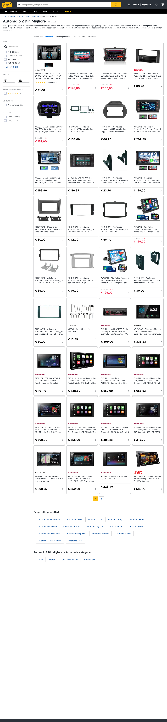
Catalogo (13, 16)
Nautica (56, 11)
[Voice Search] (19, 5)
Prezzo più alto (79, 37)
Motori (25, 11)
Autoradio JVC (116, 526)
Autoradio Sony (115, 519)
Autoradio (35, 16)
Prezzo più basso (63, 37)
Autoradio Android (100, 533)
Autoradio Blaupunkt (76, 533)
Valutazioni (92, 37)
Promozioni (89, 559)
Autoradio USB (95, 519)
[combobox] (64, 4)
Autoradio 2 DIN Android (50, 540)
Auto (35, 11)
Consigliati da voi (70, 559)
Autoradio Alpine (123, 533)
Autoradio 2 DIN (74, 519)
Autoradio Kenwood (48, 526)
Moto (45, 11)
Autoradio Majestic (94, 526)
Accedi (136, 4)
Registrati (146, 4)
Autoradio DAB (136, 526)
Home (5, 16)
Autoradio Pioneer (137, 519)
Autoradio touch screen (49, 519)
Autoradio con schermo (49, 533)
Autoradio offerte (71, 526)
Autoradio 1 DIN (75, 540)
